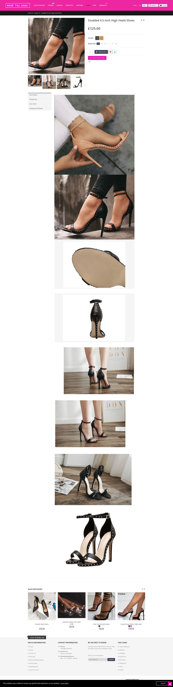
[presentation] (30, 81)
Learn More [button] (64, 683)
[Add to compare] (114, 52)
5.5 (102, 43)
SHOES (36, 13)
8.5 (116, 43)
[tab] (39, 95)
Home (30, 13)
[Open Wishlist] (170, 684)
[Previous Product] (141, 20)
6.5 (105, 43)
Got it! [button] (163, 683)
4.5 (98, 43)
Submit (111, 659)
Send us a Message (66, 653)
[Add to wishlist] (110, 52)
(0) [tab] (33, 99)
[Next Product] (144, 20)
